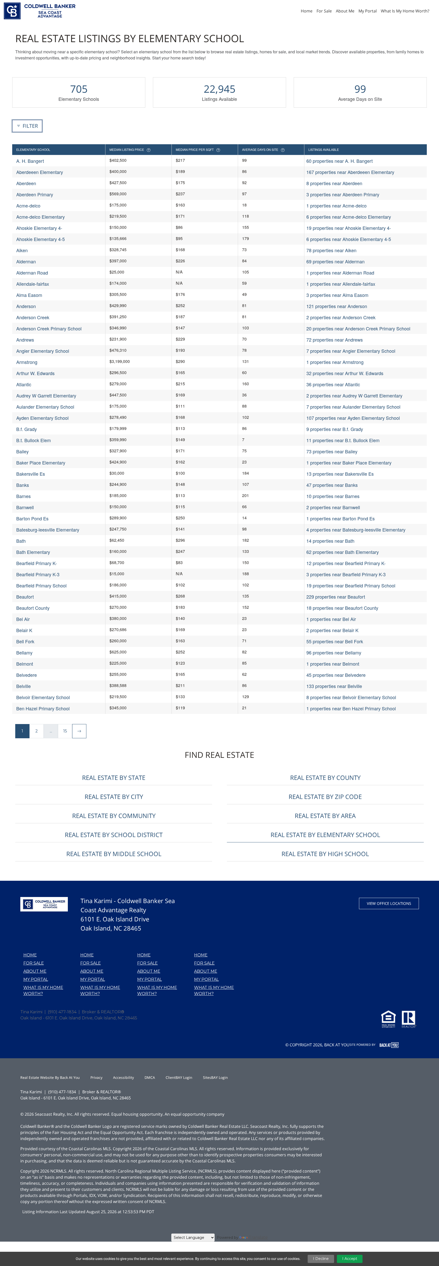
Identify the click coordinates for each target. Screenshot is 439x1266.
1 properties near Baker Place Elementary (348, 462)
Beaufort (25, 596)
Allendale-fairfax (32, 283)
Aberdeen (26, 183)
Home (30, 955)
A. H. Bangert (30, 160)
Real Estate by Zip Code (325, 796)
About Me (34, 971)
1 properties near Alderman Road (340, 272)
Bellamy (24, 652)
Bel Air (23, 619)
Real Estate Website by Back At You (50, 1077)
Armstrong (26, 362)
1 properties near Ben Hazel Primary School (351, 708)
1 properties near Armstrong (335, 362)
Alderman (26, 261)
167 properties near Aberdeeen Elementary (350, 172)
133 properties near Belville (334, 686)
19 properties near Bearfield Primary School (350, 585)
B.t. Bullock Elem (33, 440)
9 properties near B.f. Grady (334, 429)
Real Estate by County (325, 777)
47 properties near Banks (332, 485)
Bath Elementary (33, 552)
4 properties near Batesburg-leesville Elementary (355, 529)
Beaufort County (33, 607)
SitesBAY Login (215, 1077)
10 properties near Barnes (332, 496)
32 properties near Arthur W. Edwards (344, 373)
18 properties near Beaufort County (342, 607)
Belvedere (26, 674)
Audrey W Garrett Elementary (46, 395)
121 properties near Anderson (336, 306)
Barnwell (25, 507)
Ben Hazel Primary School (43, 708)
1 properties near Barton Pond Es (340, 518)
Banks (22, 485)
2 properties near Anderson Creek (340, 317)
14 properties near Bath (330, 540)
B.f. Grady (26, 429)
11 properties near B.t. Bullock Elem (343, 440)
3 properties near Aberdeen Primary (342, 194)
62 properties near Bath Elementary (342, 552)
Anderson (26, 306)
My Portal (35, 979)
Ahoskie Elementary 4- (39, 228)
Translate (258, 1237)
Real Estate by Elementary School (325, 834)
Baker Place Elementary (40, 462)
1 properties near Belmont (332, 663)
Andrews (25, 339)
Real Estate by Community (113, 815)
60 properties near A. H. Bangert (339, 160)
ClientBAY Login (179, 1077)
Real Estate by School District (114, 834)
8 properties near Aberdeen (334, 183)
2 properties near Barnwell (333, 507)
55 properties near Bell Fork (334, 641)
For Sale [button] (324, 11)
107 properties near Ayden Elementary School (353, 417)
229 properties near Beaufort (335, 596)
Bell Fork (25, 641)
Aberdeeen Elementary (39, 172)
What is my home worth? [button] (405, 11)
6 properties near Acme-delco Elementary (348, 216)
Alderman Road (32, 272)
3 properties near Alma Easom (337, 295)
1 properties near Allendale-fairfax (340, 283)
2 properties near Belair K (332, 630)
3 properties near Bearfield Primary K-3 (346, 574)
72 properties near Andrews (334, 339)
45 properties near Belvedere (336, 674)
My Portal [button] (367, 11)
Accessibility (123, 1077)
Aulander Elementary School (45, 406)
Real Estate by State (113, 777)
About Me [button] (345, 11)
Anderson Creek (32, 317)
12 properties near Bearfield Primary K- (346, 563)
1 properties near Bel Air (331, 619)
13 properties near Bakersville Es (340, 473)
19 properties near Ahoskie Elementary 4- (348, 228)
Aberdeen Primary (34, 194)
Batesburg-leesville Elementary (47, 529)
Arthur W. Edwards (35, 373)
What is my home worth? (43, 990)
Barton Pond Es (32, 518)
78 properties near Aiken (331, 250)
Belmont (24, 663)
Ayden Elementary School (42, 417)
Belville (23, 686)
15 (65, 731)
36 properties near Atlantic (333, 384)
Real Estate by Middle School (113, 854)
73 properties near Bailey (331, 451)
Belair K (24, 630)
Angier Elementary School (42, 350)
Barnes (23, 496)
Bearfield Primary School (41, 585)
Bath (21, 540)
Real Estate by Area (325, 815)
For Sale (33, 963)
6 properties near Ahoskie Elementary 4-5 (348, 239)
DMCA (150, 1077)
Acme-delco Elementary (40, 216)
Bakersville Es (30, 473)
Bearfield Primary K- (36, 563)
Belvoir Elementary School (43, 697)
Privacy (96, 1077)
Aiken (22, 250)
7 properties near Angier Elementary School (350, 350)
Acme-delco (28, 205)
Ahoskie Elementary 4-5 (40, 239)
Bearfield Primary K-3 (37, 574)
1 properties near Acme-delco (336, 205)
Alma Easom (29, 295)
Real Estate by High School (325, 854)
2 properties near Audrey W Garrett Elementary (354, 395)
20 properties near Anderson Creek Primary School (358, 328)
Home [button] (306, 11)
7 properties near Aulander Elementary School (353, 406)
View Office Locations (389, 903)
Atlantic (23, 384)
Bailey (22, 451)
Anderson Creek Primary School (49, 328)
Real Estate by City (114, 796)
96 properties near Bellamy (333, 652)
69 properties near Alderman (335, 261)
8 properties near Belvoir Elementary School (351, 697)
